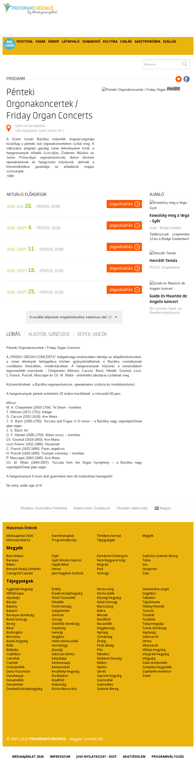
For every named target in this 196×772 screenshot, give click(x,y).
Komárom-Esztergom (112, 556)
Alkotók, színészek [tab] (49, 334)
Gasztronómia (147, 41)
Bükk (9, 645)
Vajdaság (149, 632)
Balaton (12, 611)
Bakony (11, 606)
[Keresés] (184, 64)
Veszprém (149, 569)
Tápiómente (151, 602)
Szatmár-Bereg (107, 689)
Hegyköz (58, 637)
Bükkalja (12, 650)
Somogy (103, 573)
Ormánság (104, 637)
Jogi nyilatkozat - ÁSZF (96, 756)
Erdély (56, 589)
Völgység (148, 658)
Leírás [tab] (13, 334)
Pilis (100, 650)
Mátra (101, 611)
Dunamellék (14, 680)
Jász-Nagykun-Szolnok (67, 573)
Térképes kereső (109, 536)
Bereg (10, 624)
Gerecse (58, 615)
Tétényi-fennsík (153, 606)
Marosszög (105, 606)
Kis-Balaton (60, 676)
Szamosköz (105, 684)
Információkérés (18, 540)
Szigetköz (149, 593)
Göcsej (57, 619)
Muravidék (104, 624)
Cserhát (12, 663)
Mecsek (102, 615)
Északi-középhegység (67, 593)
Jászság (57, 650)
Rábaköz (103, 654)
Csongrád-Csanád (19, 573)
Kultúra (110, 41)
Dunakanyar (15, 676)
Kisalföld (58, 680)
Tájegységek (106, 540)
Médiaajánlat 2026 (19, 536)
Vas (145, 564)
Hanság (57, 632)
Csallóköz (13, 654)
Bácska (11, 602)
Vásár (40, 41)
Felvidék (58, 602)
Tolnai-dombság (154, 628)
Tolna (146, 560)
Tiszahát (148, 615)
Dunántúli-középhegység (24, 689)
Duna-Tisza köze (18, 671)
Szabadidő (91, 41)
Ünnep (53, 41)
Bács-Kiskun (14, 556)
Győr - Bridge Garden (165, 228)
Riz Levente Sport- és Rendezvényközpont (166, 310)
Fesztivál (25, 41)
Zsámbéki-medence (156, 671)
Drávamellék (15, 667)
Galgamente (60, 611)
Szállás (169, 41)
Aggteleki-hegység (19, 589)
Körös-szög (105, 589)
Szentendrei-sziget (155, 589)
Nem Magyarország (111, 560)
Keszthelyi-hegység (65, 671)
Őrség (101, 641)
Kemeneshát (61, 667)
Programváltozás (64, 540)
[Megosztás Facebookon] (186, 79)
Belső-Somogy (16, 619)
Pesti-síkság (105, 645)
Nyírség (102, 632)
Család (126, 41)
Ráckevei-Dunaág (109, 658)
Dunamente (14, 684)
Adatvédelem (134, 756)
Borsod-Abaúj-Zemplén (23, 569)
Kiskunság (59, 684)
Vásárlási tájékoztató (132, 508)
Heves (56, 569)
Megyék (147, 536)
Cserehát (12, 658)
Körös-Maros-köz (64, 689)
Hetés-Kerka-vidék (65, 641)
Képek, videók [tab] (92, 334)
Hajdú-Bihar (60, 564)
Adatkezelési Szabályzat (92, 508)
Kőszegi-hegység (109, 598)
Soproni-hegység (109, 676)
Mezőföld (104, 619)
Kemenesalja (61, 663)
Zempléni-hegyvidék (157, 667)
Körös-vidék (105, 593)
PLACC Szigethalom (165, 267)
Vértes (147, 641)
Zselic (146, 676)
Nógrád (102, 564)
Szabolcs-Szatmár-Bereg (160, 556)
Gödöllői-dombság (65, 624)
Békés (10, 564)
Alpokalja (13, 598)
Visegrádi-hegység (155, 654)
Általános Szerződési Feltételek (43, 508)
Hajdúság (59, 628)
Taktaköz (148, 598)
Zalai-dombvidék (154, 663)
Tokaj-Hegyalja (153, 624)
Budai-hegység (17, 641)
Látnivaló (71, 41)
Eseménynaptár (63, 536)
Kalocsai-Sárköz (63, 654)
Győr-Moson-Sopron (66, 560)
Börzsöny (13, 637)
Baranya (12, 560)
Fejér (55, 556)
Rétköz (102, 663)
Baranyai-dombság (20, 615)
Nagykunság (106, 628)
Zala (145, 573)
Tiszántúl (148, 619)
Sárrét (101, 671)
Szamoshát (105, 680)
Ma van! (9, 43)
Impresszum (60, 756)
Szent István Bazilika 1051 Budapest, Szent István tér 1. (40, 128)
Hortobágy (60, 645)
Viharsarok (150, 645)
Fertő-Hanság (61, 606)
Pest (100, 569)
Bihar (10, 628)
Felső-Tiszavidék (63, 598)
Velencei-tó (150, 637)
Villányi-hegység (153, 650)
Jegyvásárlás (121, 204)
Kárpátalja (59, 658)
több (10, 176)
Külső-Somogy (107, 602)
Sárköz (102, 667)
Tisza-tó (148, 611)
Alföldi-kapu (15, 593)
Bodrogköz (14, 632)
